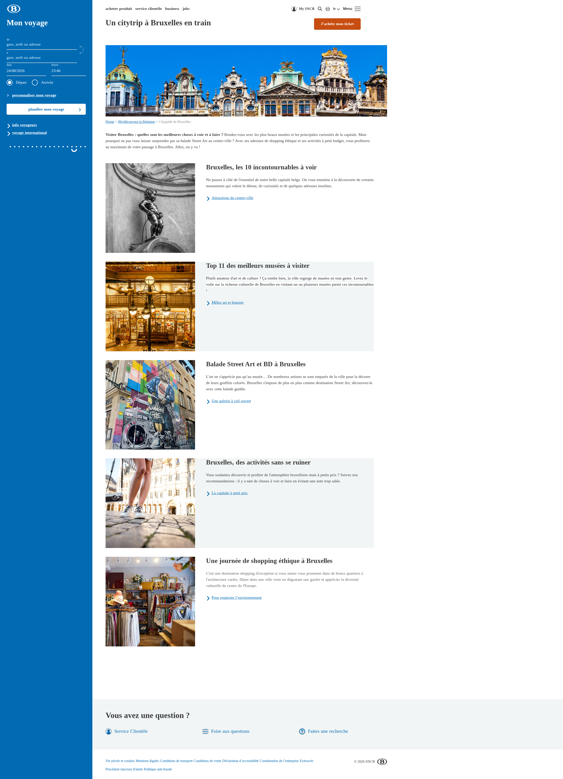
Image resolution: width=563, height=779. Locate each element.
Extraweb (306, 761)
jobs (186, 8)
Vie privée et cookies (120, 761)
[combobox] (68, 71)
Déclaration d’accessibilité (240, 761)
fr (334, 9)
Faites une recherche (328, 731)
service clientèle (148, 8)
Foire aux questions (230, 731)
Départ (21, 82)
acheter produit (119, 8)
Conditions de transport (176, 761)
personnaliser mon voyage (34, 95)
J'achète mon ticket (337, 24)
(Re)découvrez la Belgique (136, 122)
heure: (55, 65)
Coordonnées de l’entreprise (279, 761)
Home (110, 122)
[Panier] (327, 9)
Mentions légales (147, 761)
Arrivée (47, 82)
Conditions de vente (207, 761)
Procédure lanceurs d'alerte (124, 769)
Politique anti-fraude (158, 769)
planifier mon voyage (46, 109)
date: (10, 65)
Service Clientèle (131, 731)
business (172, 8)
